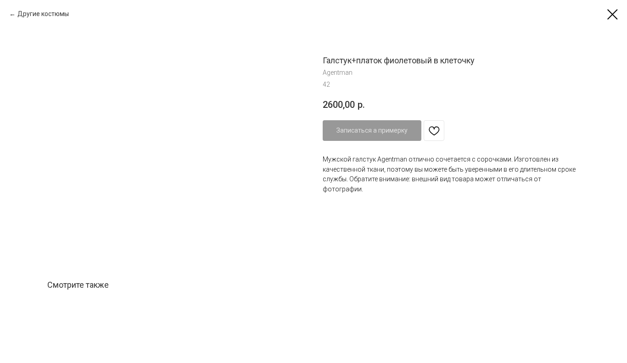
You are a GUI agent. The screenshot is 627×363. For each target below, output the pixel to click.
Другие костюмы (43, 13)
